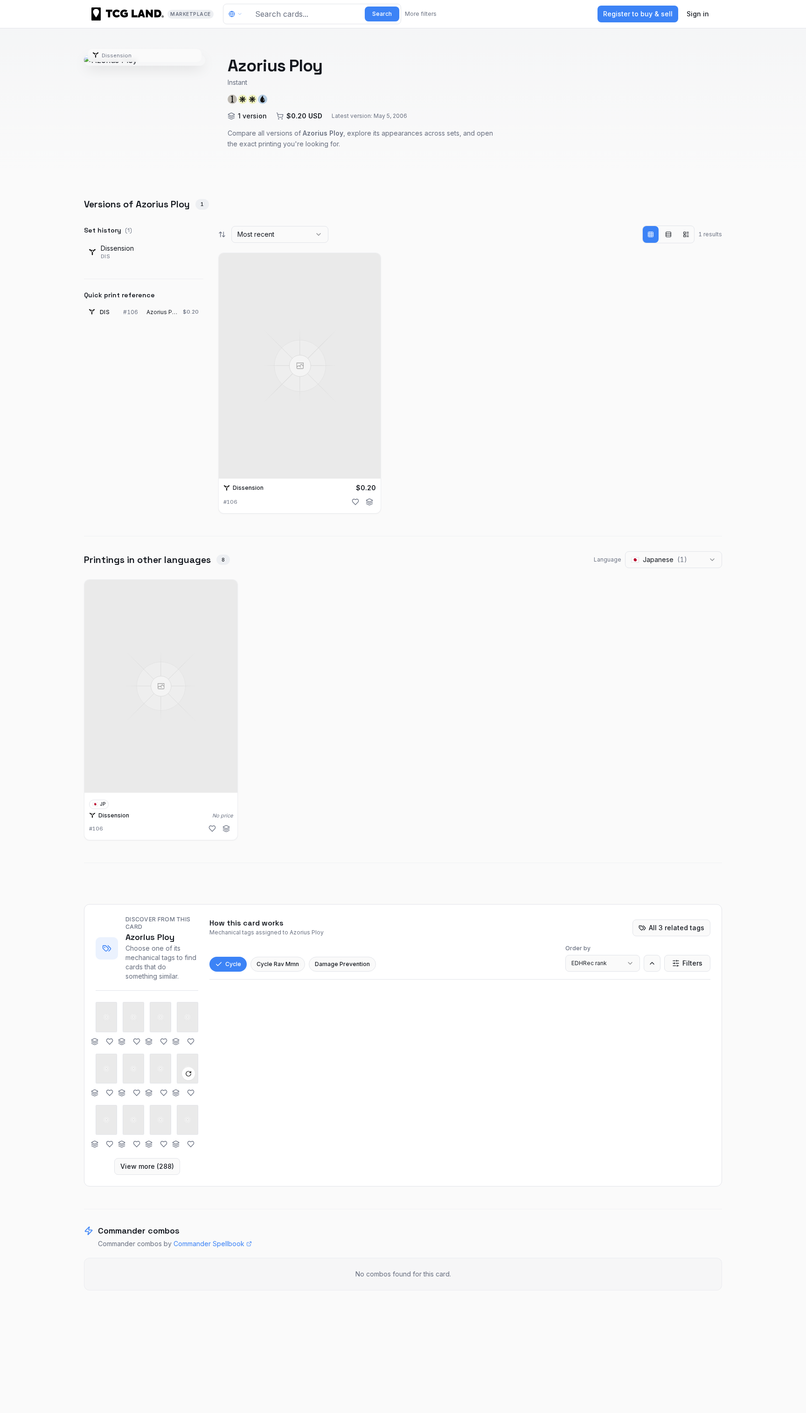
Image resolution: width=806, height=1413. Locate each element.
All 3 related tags (676, 928)
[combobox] (279, 234)
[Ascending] (652, 963)
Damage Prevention (342, 963)
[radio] (651, 234)
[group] (668, 234)
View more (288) (147, 1166)
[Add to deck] (369, 501)
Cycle (233, 963)
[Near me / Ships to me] (238, 14)
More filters (421, 13)
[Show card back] (188, 1073)
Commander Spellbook (209, 1244)
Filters (692, 963)
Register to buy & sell (638, 14)
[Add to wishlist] (355, 501)
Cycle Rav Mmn (278, 963)
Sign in (698, 14)
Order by (578, 948)
